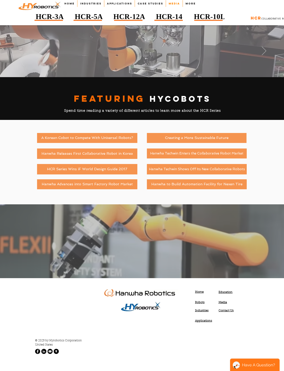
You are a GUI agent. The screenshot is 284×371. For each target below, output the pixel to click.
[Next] (264, 51)
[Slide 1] (142, 68)
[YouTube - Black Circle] (50, 351)
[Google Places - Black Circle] (56, 351)
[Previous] (20, 51)
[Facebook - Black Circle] (37, 351)
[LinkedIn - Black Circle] (43, 351)
